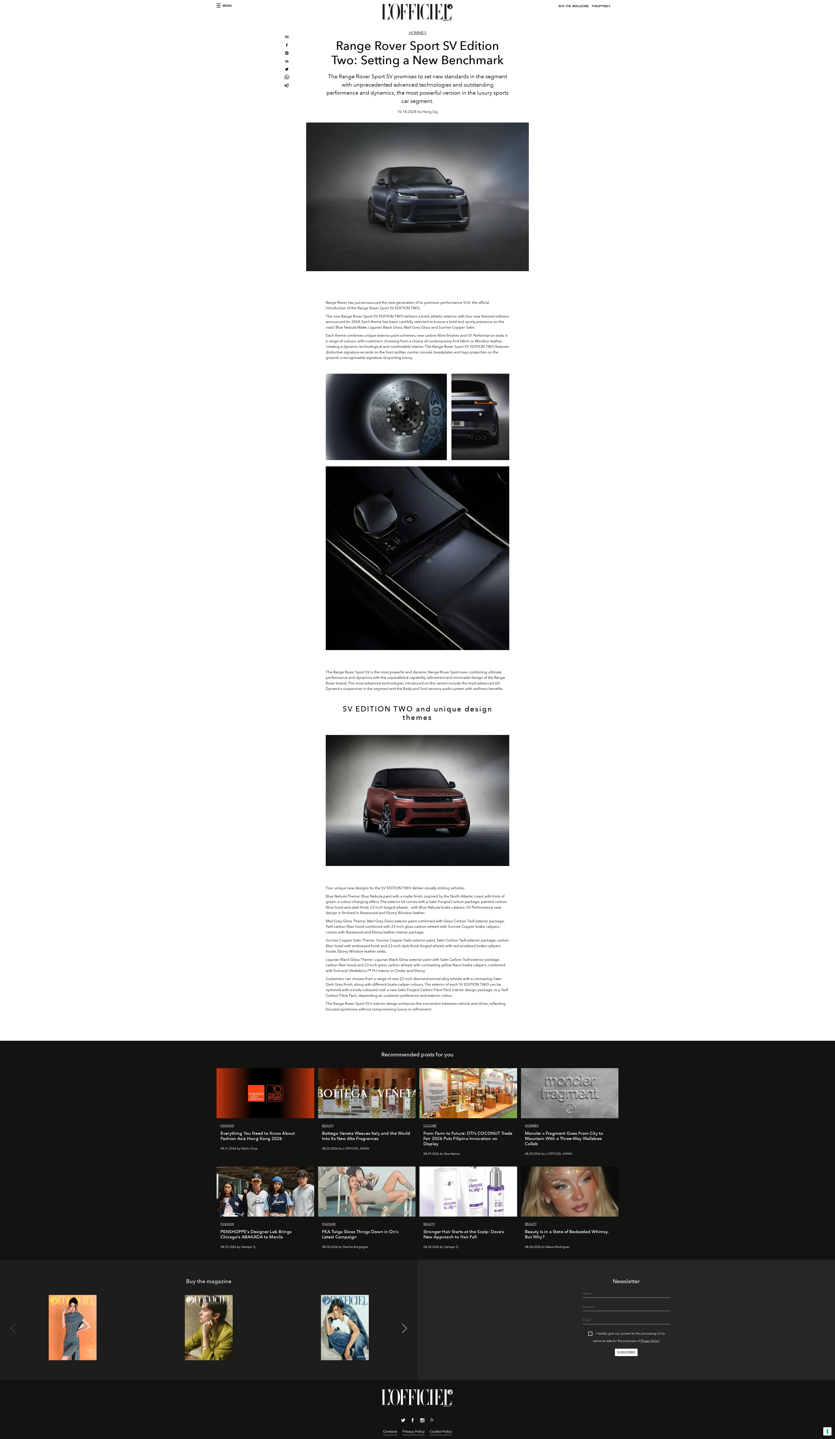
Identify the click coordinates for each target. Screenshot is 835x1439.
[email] (286, 38)
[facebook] (286, 46)
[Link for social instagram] (422, 1421)
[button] (404, 1328)
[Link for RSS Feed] (432, 1421)
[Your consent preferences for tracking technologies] (827, 1431)
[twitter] (286, 70)
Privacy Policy (650, 1341)
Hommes (417, 32)
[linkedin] (286, 62)
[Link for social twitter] (403, 1421)
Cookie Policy (441, 1431)
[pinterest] (286, 54)
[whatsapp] (286, 78)
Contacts (390, 1431)
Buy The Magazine (574, 6)
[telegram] (286, 86)
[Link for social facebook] (413, 1421)
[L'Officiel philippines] (417, 12)
